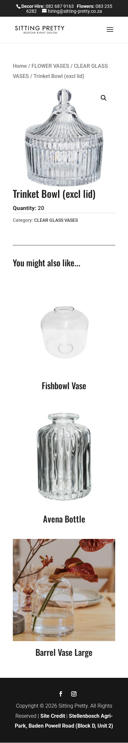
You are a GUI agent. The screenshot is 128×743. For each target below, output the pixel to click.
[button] (104, 98)
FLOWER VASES (50, 66)
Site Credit (52, 716)
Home (20, 66)
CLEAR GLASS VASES (56, 220)
